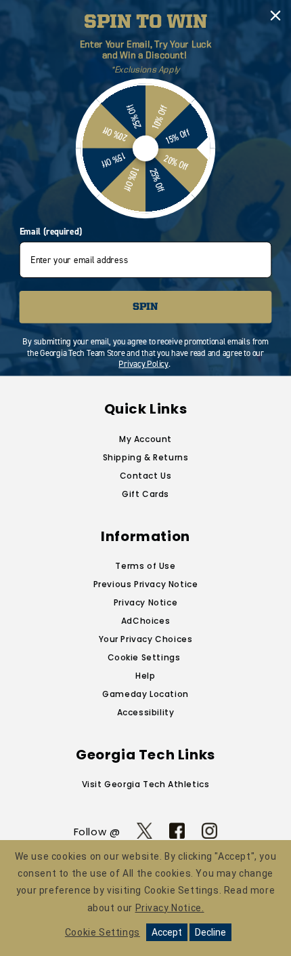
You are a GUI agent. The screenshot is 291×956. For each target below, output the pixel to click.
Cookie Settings (144, 657)
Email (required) (51, 232)
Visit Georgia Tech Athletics (146, 784)
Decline (210, 932)
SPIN (145, 307)
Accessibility (146, 712)
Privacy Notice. (169, 907)
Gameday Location (145, 694)
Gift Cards (145, 494)
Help (145, 675)
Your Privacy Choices (146, 639)
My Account (145, 439)
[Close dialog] (275, 15)
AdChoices (145, 620)
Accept (167, 932)
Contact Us (146, 475)
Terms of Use (145, 566)
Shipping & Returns (146, 457)
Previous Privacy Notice (145, 584)
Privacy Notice (145, 602)
